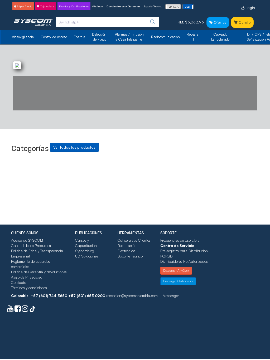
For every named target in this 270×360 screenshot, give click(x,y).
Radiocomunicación (165, 37)
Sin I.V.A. (174, 6)
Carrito (244, 22)
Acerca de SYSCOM (27, 240)
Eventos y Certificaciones (74, 6)
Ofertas (219, 22)
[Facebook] (18, 310)
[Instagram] (25, 310)
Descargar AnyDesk (176, 271)
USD (187, 6)
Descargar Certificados (178, 281)
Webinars (97, 6)
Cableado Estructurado (220, 36)
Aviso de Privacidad (26, 277)
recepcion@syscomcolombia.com (132, 295)
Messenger (171, 295)
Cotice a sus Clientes (134, 240)
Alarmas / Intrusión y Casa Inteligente (130, 36)
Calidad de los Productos (31, 245)
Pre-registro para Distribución (184, 251)
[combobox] (107, 22)
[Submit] (153, 22)
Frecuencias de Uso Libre (179, 240)
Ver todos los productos (74, 147)
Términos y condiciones (29, 287)
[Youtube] (10, 310)
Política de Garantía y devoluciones (39, 272)
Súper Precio (24, 6)
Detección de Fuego (99, 36)
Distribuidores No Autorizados (184, 261)
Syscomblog (84, 251)
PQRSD (166, 256)
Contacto (18, 282)
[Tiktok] (32, 310)
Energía (79, 37)
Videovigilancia (23, 37)
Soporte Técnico (153, 6)
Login (249, 7)
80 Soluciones (86, 256)
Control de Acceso (54, 37)
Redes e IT (192, 36)
